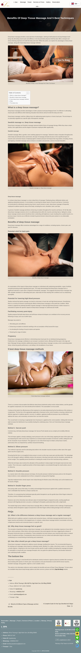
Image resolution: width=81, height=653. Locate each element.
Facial (29, 2)
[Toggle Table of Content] (27, 93)
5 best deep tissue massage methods (19, 99)
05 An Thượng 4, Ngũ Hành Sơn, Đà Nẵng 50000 (23, 632)
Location (37, 620)
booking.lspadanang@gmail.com (16, 643)
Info (37, 6)
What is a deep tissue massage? (18, 95)
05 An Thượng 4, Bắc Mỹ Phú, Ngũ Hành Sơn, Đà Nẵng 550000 (33, 583)
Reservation (56, 2)
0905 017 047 (11, 635)
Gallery (48, 2)
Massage (23, 2)
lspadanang (18, 589)
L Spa (15, 2)
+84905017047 (20, 591)
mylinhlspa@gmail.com (20, 594)
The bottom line (14, 103)
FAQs (11, 101)
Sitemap (43, 620)
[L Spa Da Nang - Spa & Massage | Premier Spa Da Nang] (5, 3)
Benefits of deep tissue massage (18, 97)
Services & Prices (38, 2)
